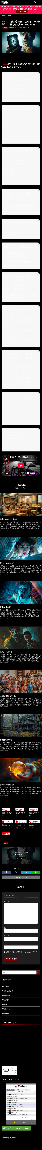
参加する (33, 1119)
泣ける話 (7, 1009)
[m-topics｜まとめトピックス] (4, 2)
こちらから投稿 (21, 11)
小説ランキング (7, 825)
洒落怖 (5, 27)
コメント (7, 902)
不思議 (6, 986)
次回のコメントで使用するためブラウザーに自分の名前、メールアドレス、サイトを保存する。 (21, 952)
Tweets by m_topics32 (9, 1137)
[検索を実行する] (38, 972)
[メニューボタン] (39, 2)
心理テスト (8, 995)
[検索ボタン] (35, 2)
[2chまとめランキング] (34, 822)
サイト (6, 944)
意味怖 (6, 1000)
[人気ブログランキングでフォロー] (16, 1130)
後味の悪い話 (8, 991)
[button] (6, 872)
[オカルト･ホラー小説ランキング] (21, 822)
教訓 (5, 1004)
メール (6, 935)
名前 (6, 928)
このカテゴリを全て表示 (21, 1117)
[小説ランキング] (7, 822)
